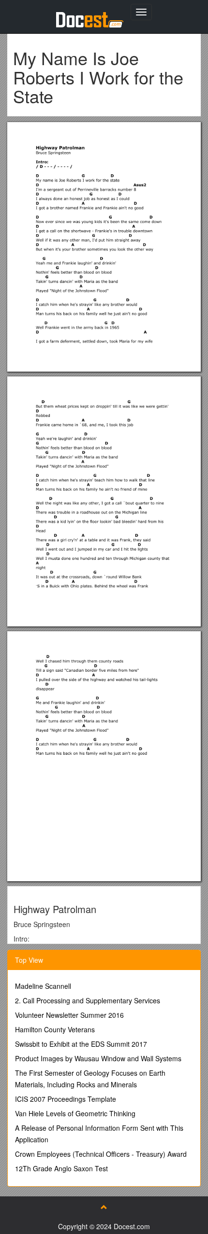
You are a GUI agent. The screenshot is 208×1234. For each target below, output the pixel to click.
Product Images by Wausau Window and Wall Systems (98, 1058)
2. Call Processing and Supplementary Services (87, 1000)
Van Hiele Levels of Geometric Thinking (75, 1113)
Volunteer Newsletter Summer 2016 (69, 1015)
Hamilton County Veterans (55, 1029)
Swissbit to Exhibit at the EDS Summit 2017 (81, 1044)
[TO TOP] (104, 1207)
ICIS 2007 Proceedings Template (65, 1099)
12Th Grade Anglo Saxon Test (61, 1168)
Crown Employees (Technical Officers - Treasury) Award (101, 1154)
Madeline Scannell (43, 986)
